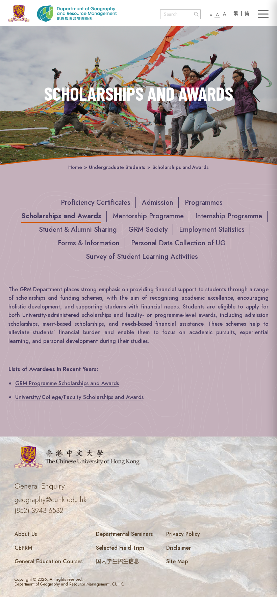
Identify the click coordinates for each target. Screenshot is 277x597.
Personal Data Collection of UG (178, 243)
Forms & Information (89, 243)
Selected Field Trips (120, 548)
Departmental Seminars (124, 534)
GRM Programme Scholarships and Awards (67, 383)
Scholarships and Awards (61, 216)
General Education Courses (48, 561)
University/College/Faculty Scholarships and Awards (79, 397)
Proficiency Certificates (95, 202)
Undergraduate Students (117, 167)
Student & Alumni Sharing (78, 229)
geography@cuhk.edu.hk (50, 500)
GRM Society (148, 229)
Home (75, 167)
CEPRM (23, 548)
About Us (26, 534)
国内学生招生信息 (117, 561)
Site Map (177, 561)
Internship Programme (228, 216)
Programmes (204, 202)
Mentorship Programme (148, 216)
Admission (157, 202)
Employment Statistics (212, 229)
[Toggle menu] (263, 14)
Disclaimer (178, 548)
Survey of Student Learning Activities (142, 257)
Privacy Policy (183, 534)
